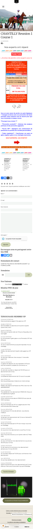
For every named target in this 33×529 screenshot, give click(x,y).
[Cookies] (3, 526)
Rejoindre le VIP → (16, 272)
